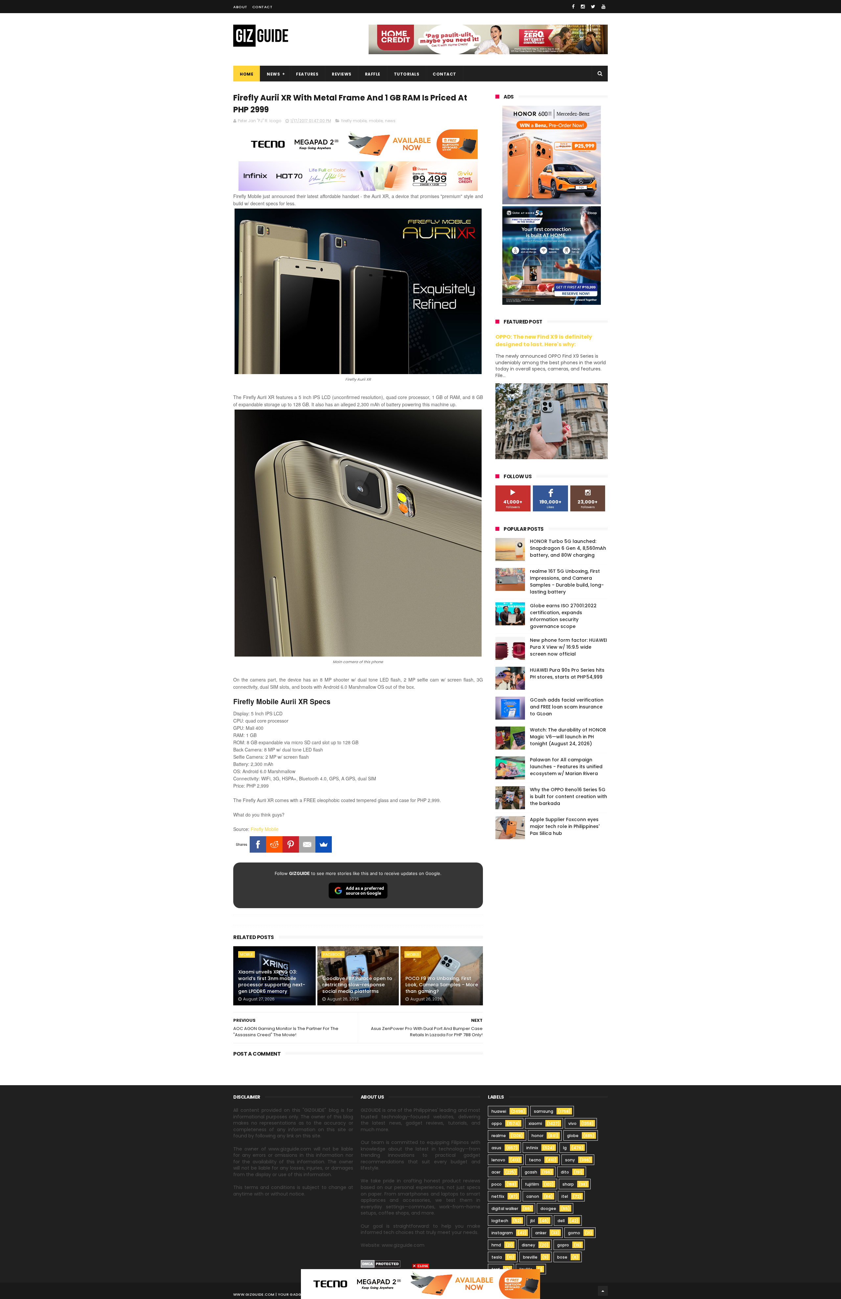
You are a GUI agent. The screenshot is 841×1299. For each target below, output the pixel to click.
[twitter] (593, 6)
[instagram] (583, 6)
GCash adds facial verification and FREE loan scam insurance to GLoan (566, 707)
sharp (568, 1184)
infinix (532, 1148)
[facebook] (573, 6)
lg (565, 1148)
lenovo (498, 1160)
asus (496, 1148)
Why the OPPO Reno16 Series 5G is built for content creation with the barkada (568, 796)
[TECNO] (420, 1283)
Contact (262, 7)
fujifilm (532, 1184)
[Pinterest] (291, 844)
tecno (535, 1160)
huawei (498, 1111)
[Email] (307, 844)
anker (540, 1233)
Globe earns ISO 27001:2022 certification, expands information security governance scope (563, 616)
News (273, 74)
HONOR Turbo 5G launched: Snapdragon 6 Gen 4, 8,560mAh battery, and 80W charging (568, 548)
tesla (496, 1257)
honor (537, 1135)
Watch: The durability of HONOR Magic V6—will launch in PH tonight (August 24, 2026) (568, 737)
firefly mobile (354, 120)
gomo (574, 1233)
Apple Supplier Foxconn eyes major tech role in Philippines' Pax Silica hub (565, 826)
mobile (376, 120)
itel (564, 1196)
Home (246, 74)
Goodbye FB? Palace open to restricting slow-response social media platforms (357, 985)
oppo (496, 1123)
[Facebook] (258, 844)
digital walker (504, 1208)
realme (498, 1135)
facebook (333, 954)
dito (565, 1172)
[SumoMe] (323, 844)
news (390, 120)
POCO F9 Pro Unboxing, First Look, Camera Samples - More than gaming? (441, 985)
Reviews (342, 74)
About (240, 7)
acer (495, 1172)
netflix (497, 1196)
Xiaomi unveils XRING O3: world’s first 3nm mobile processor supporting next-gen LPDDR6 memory (271, 982)
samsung (543, 1111)
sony (570, 1160)
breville (530, 1257)
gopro (563, 1245)
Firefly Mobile (265, 829)
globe (573, 1135)
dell (561, 1220)
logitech (499, 1220)
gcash (531, 1172)
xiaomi (535, 1123)
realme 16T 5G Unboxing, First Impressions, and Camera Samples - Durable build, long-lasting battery (567, 581)
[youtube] (603, 6)
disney (528, 1245)
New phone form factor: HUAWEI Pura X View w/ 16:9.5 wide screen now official (568, 647)
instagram (502, 1233)
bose (562, 1257)
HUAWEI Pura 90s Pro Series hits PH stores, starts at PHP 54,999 (567, 673)
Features (307, 74)
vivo (572, 1123)
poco (496, 1184)
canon (532, 1196)
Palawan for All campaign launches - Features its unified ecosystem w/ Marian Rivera (566, 766)
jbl (532, 1220)
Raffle (372, 74)
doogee (548, 1208)
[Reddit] (274, 844)
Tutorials (407, 74)
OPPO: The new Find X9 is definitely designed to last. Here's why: (543, 340)
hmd (496, 1245)
